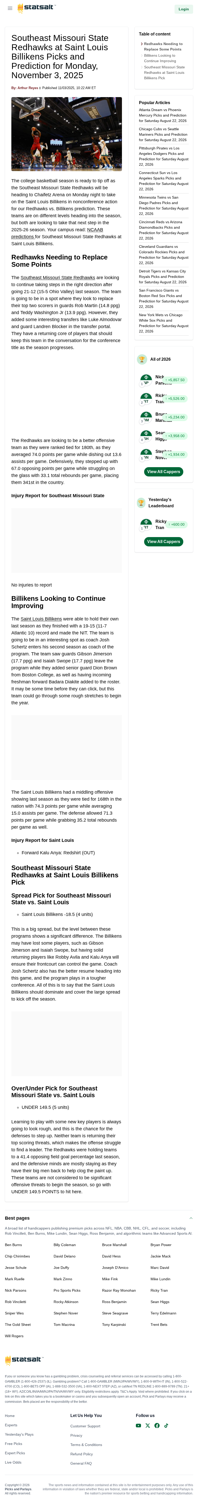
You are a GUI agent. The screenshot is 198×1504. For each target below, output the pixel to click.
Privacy (76, 1435)
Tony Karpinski (114, 1324)
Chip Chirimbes (17, 1256)
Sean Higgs (160, 1302)
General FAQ (81, 1463)
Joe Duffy (61, 1268)
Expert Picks (15, 1453)
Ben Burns (13, 1245)
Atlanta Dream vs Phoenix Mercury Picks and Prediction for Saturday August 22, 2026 (163, 115)
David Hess (111, 1256)
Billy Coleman (65, 1245)
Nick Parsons (15, 1290)
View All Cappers (163, 471)
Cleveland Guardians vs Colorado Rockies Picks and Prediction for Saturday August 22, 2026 (163, 254)
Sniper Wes (14, 1313)
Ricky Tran (159, 1290)
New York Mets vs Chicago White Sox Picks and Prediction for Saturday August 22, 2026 (163, 323)
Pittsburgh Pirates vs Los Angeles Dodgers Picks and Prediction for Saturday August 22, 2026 (163, 156)
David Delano (65, 1256)
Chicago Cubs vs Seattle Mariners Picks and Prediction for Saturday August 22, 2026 (163, 134)
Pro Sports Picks (67, 1290)
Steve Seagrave (115, 1313)
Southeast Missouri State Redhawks (58, 277)
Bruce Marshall (114, 1245)
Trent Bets (159, 1324)
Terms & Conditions (86, 1445)
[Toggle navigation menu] (10, 9)
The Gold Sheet (18, 1324)
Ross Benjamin (114, 1302)
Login (184, 9)
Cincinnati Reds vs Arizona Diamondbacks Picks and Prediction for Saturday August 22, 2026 (163, 230)
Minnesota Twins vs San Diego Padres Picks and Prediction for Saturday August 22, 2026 (163, 205)
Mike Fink (110, 1279)
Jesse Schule (16, 1268)
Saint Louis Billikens (41, 618)
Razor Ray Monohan (119, 1290)
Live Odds (13, 1462)
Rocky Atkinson (66, 1302)
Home (10, 1416)
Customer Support (85, 1426)
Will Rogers (14, 1336)
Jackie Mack (161, 1256)
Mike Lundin (160, 1279)
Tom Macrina (64, 1324)
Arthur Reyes (28, 88)
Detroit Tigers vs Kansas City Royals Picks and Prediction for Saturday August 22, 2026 (163, 276)
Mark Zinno (63, 1279)
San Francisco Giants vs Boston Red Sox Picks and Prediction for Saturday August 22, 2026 (163, 298)
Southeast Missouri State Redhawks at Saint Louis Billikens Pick (164, 72)
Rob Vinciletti (15, 1302)
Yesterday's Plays (19, 1434)
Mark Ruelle (14, 1279)
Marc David (160, 1268)
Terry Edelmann (163, 1313)
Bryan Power (161, 1245)
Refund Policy (81, 1454)
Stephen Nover (66, 1313)
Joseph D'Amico (115, 1268)
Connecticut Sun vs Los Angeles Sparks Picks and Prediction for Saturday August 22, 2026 (163, 181)
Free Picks (13, 1444)
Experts (11, 1425)
